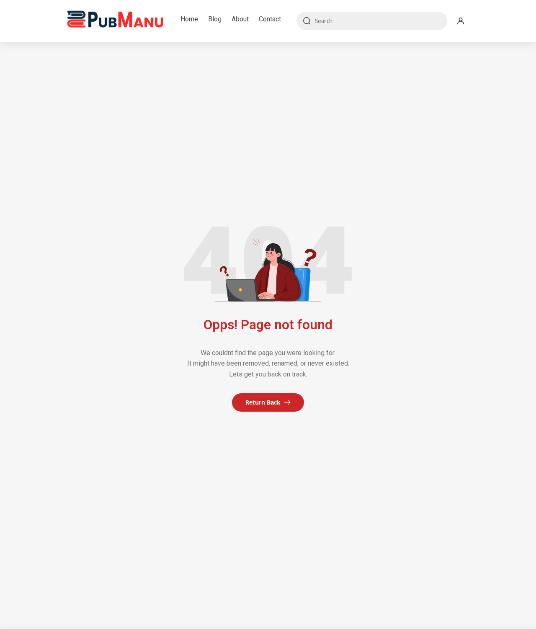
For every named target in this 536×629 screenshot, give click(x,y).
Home (189, 19)
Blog (215, 19)
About (240, 19)
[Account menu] (460, 21)
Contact (270, 19)
